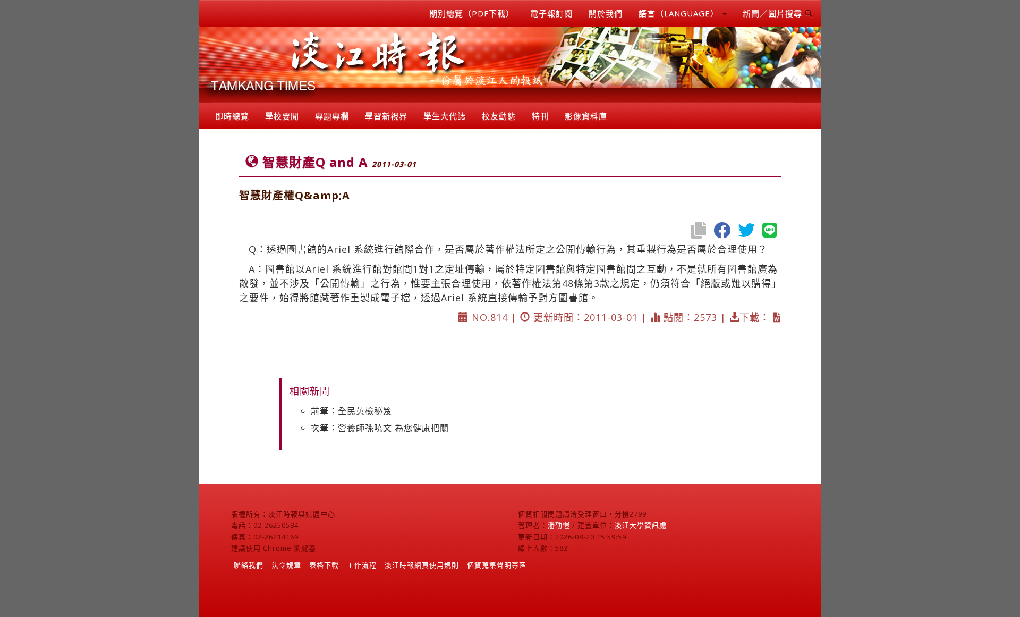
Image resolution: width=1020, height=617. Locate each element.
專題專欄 (332, 116)
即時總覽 (232, 116)
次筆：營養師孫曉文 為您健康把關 (380, 428)
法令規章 (286, 565)
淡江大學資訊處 (641, 525)
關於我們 (606, 13)
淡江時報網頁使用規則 (422, 565)
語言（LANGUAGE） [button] (680, 13)
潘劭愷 (559, 525)
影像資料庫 (586, 116)
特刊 (540, 116)
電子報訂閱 (551, 13)
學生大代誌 (444, 116)
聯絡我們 (249, 565)
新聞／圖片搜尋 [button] (774, 13)
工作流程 (362, 565)
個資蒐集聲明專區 (496, 565)
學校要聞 (282, 116)
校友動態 (499, 116)
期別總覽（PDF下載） (471, 13)
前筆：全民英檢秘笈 (351, 411)
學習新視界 (386, 116)
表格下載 (324, 565)
